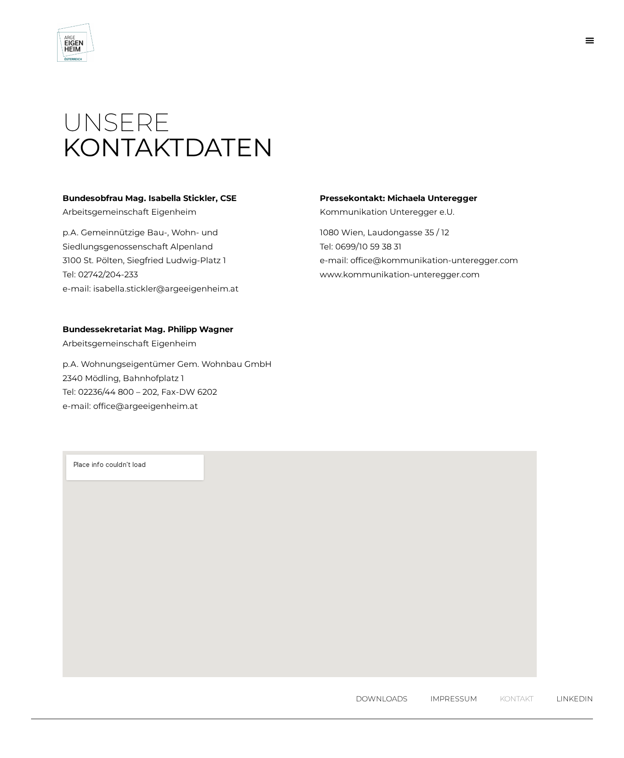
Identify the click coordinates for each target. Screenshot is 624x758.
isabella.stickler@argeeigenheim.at (165, 289)
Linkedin (574, 699)
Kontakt (517, 699)
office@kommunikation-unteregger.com (434, 260)
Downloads (381, 699)
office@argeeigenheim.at (145, 406)
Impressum (453, 699)
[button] (590, 40)
